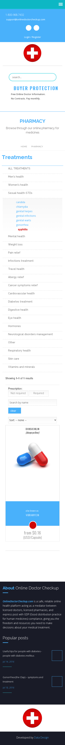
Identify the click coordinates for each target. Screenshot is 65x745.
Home (24, 146)
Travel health (16, 268)
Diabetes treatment (20, 301)
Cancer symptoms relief (23, 285)
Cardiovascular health (21, 293)
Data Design (41, 737)
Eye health (14, 317)
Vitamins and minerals (21, 366)
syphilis (23, 229)
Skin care (13, 358)
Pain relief (14, 252)
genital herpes (24, 211)
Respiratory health (19, 350)
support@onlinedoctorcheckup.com (25, 19)
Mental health (16, 236)
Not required (18, 393)
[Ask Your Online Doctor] (33, 525)
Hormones (14, 326)
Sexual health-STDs (20, 193)
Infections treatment (21, 260)
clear (13, 410)
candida (20, 202)
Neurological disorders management (30, 334)
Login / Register (32, 37)
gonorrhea (22, 225)
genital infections (26, 215)
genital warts (23, 220)
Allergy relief (16, 277)
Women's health (18, 184)
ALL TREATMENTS (19, 168)
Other (11, 342)
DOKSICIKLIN (32, 430)
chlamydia (22, 206)
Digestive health (18, 309)
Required (38, 393)
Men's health (16, 176)
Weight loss (15, 244)
